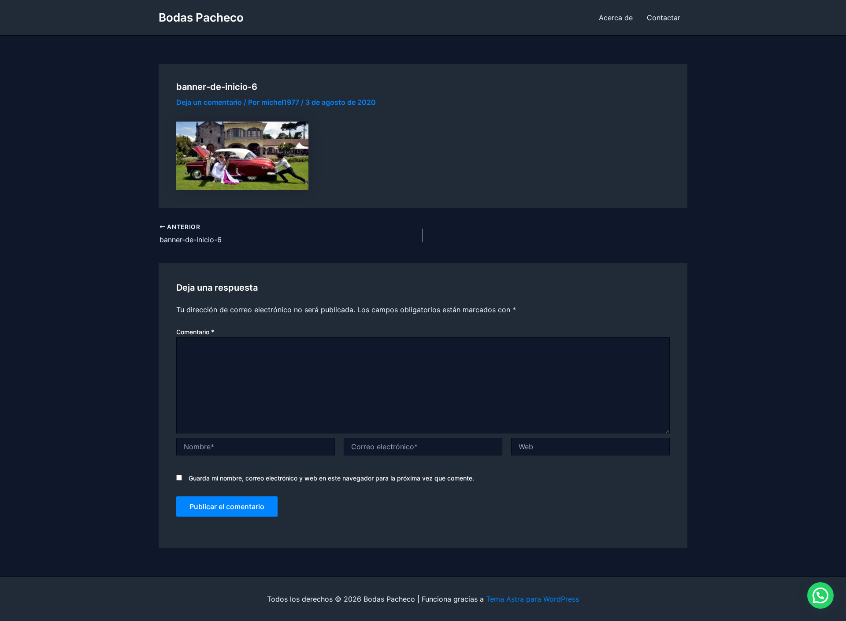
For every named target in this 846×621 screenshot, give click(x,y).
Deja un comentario (209, 102)
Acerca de (616, 17)
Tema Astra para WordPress (532, 599)
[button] (820, 595)
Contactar (663, 17)
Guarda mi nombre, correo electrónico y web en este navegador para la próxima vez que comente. (331, 478)
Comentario (195, 332)
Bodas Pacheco (201, 17)
